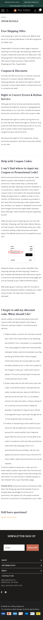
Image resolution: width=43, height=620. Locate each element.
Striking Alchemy (32, 609)
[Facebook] (2, 592)
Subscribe (33, 547)
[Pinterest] (6, 592)
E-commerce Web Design (12, 609)
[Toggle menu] (2, 10)
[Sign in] (35, 10)
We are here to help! (9, 517)
